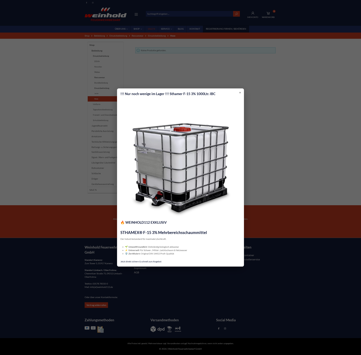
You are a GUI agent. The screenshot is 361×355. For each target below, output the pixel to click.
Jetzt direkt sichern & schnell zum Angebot (140, 261)
